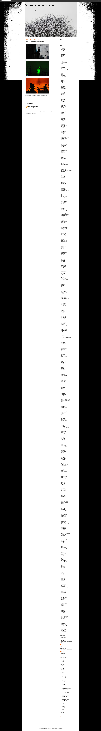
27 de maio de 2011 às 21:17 (32, 107)
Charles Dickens (63, 131)
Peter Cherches (63, 490)
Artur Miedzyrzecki (64, 92)
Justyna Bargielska (64, 348)
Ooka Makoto (63, 472)
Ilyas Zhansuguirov (64, 274)
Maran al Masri (63, 402)
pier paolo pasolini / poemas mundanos (66, 641)
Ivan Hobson (63, 285)
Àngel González (63, 82)
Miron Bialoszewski (64, 443)
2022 (62, 661)
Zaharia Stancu (63, 628)
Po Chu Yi (62, 498)
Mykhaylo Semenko (64, 451)
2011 (62, 675)
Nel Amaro (62, 456)
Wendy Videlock (63, 611)
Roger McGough (63, 534)
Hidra (61, 264)
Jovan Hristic (63, 335)
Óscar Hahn (63, 475)
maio (62, 685)
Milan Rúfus (63, 437)
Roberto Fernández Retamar (65, 533)
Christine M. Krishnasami (65, 137)
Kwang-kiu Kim (63, 369)
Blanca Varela (63, 117)
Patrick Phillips (63, 482)
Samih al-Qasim (63, 547)
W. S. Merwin (63, 606)
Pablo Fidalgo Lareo (64, 476)
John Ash (62, 310)
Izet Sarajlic (62, 286)
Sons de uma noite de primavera (67, 688)
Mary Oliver (62, 425)
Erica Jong (62, 195)
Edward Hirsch (63, 182)
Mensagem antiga (54, 111)
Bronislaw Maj (63, 121)
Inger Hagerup (63, 280)
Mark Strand (63, 418)
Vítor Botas (62, 599)
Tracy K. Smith (63, 585)
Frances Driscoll (63, 222)
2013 (62, 672)
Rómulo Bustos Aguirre (64, 539)
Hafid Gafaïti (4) (64, 696)
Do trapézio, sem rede (39, 5)
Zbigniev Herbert (63, 629)
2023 (62, 660)
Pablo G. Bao (63, 477)
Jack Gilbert (62, 290)
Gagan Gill (62, 229)
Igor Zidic (62, 272)
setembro (63, 680)
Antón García (63, 87)
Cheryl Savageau (63, 136)
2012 (62, 673)
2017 (62, 668)
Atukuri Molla (63, 93)
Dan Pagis (62, 151)
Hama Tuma (63, 253)
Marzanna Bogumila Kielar (65, 427)
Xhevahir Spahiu (63, 619)
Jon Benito (62, 312)
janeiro (63, 707)
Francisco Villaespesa (64, 227)
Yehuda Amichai (63, 624)
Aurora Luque (63, 94)
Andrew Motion (63, 79)
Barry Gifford (63, 100)
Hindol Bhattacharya (64, 265)
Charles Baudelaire (64, 130)
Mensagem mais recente (30, 111)
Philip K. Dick (63, 495)
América (62, 73)
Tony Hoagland (63, 584)
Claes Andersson (63, 140)
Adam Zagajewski (63, 54)
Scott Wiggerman (63, 553)
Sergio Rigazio (63, 554)
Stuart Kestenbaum (64, 564)
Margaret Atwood (63, 406)
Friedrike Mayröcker (64, 228)
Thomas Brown (63, 578)
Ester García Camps (64, 202)
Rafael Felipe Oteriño (64, 510)
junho (63, 684)
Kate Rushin (63, 357)
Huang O (62, 267)
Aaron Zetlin (63, 49)
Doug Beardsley (63, 176)
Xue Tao (62, 622)
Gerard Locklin (63, 234)
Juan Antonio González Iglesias (66, 337)
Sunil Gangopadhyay (64, 567)
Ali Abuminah (63, 66)
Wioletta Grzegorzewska (64, 616)
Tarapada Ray (63, 571)
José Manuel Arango (64, 330)
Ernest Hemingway (64, 197)
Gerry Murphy (63, 236)
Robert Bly (62, 526)
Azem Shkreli (63, 98)
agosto (63, 681)
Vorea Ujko (62, 605)
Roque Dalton (63, 541)
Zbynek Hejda (63, 630)
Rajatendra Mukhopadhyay (65, 513)
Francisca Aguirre (63, 223)
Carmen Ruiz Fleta (64, 125)
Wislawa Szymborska (64, 617)
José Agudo (62, 324)
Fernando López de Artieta (65, 214)
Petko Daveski (63, 494)
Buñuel (62, 652)
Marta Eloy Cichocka (64, 420)
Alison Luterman (63, 68)
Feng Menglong (63, 213)
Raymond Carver (63, 515)
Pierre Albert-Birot (63, 496)
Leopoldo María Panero (64, 382)
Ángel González (63, 81)
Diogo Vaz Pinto (63, 169)
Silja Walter (62, 559)
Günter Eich (62, 247)
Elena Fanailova (63, 188)
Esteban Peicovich (64, 201)
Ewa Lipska (62, 204)
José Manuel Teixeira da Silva (65, 331)
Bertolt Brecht (63, 108)
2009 (62, 710)
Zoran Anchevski (63, 631)
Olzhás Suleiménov (64, 471)
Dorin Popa (62, 175)
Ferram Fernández (64, 216)
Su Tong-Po (62, 565)
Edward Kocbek (63, 183)
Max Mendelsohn (63, 431)
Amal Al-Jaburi (63, 70)
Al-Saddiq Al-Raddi (64, 62)
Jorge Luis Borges (64, 322)
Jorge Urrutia (63, 323)
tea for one (62, 572)
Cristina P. (62, 146)
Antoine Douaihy (63, 86)
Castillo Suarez (63, 127)
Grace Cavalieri (63, 246)
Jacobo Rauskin (63, 291)
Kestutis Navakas (63, 362)
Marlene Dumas (63, 419)
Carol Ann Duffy (63, 126)
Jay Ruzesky (63, 300)
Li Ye (61, 386)
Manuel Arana (63, 398)
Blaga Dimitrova (63, 114)
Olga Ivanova (63, 470)
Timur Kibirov (63, 580)
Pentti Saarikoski (63, 488)
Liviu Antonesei (63, 394)
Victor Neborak (63, 598)
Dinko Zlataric (63, 168)
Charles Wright (63, 133)
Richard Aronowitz (64, 521)
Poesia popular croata (64, 501)
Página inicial (42, 111)
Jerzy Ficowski (63, 306)
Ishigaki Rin (62, 283)
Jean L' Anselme (63, 303)
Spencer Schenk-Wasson (65, 561)
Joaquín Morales (63, 309)
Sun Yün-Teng (63, 566)
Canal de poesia (63, 640)
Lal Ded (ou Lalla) (63, 370)
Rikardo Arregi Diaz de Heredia (66, 523)
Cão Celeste (63, 124)
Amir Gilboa (62, 74)
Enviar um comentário (30, 109)
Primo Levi (62, 503)
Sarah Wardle (63, 552)
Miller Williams (63, 438)
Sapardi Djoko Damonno (65, 549)
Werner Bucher (63, 612)
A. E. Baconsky (63, 48)
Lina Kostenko (63, 388)
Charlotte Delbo (63, 134)
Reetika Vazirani (63, 516)
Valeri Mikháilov (63, 592)
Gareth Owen (63, 232)
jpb (61, 336)
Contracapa (62, 143)
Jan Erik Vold (63, 293)
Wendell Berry (63, 609)
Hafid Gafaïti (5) (64, 693)
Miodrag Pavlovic (63, 439)
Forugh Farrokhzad (64, 221)
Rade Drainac (63, 507)
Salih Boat (62, 545)
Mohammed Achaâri (64, 446)
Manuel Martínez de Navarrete (65, 399)
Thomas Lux (63, 579)
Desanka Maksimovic (64, 162)
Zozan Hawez (63, 632)
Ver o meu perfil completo (64, 718)
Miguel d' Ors (63, 434)
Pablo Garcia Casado (64, 478)
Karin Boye (62, 355)
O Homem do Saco (64, 466)
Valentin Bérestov (63, 591)
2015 (62, 669)
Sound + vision (63, 637)
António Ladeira (63, 88)
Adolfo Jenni (63, 55)
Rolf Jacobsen (63, 536)
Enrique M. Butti (63, 191)
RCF (29, 105)
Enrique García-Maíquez (65, 190)
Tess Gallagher (63, 577)
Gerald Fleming (63, 233)
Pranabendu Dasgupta (64, 502)
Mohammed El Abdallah (64, 449)
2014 (62, 671)
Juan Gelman (63, 342)
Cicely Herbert (63, 139)
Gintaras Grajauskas (64, 240)
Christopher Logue (64, 138)
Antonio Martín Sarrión (64, 89)
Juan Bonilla (63, 338)
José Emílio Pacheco (64, 329)
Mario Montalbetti (63, 412)
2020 (62, 664)
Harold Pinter (63, 258)
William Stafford (63, 615)
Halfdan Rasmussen (64, 252)
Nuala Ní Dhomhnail (64, 465)
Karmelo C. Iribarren (64, 356)
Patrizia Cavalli (63, 483)
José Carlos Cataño (64, 328)
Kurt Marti (62, 368)
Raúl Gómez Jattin (64, 514)
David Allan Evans (64, 156)
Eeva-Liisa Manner (64, 184)
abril (62, 703)
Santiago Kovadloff (64, 548)
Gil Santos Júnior (63, 239)
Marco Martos (63, 405)
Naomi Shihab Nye (64, 453)
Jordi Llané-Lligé (63, 316)
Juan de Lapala (63, 341)
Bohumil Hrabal (63, 119)
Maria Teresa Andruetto (64, 408)
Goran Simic (63, 245)
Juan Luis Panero (63, 343)
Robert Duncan (63, 528)
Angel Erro (62, 80)
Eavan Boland (63, 178)
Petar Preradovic (63, 489)
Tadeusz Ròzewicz (64, 568)
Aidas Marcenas (63, 60)
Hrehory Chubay (63, 266)
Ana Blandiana (63, 75)
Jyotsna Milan (63, 349)
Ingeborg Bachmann (64, 277)
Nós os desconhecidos (64, 464)
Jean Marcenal (63, 304)
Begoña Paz (63, 101)
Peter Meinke (63, 491)
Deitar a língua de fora (64, 159)
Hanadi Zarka (63, 254)
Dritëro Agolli (63, 177)
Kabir (61, 350)
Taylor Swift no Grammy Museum (66, 638)
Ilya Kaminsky (63, 273)
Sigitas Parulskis (63, 558)
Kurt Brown (62, 367)
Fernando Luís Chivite (64, 215)
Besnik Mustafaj (63, 111)
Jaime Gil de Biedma (64, 292)
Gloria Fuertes (63, 242)
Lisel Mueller (63, 392)
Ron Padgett (63, 540)
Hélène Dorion (63, 261)
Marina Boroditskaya (64, 411)
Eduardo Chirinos (63, 181)
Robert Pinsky (63, 529)
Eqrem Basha (63, 194)
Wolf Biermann (63, 618)
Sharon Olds (63, 555)
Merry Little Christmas (64, 433)
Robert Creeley (63, 527)
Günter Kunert (63, 248)
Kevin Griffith (63, 363)
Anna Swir (62, 85)
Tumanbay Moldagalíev (64, 587)
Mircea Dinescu (63, 440)
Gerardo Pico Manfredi (64, 235)
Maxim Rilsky (63, 432)
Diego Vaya (62, 165)
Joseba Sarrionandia (64, 334)
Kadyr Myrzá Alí (63, 351)
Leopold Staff (63, 381)
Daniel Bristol (63, 152)
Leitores (62, 376)
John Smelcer (63, 311)
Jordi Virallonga (63, 317)
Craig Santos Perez (64, 144)
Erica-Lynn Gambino (64, 196)
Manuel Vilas (63, 401)
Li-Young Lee (63, 387)
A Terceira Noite (63, 648)
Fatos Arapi (62, 209)
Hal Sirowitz (63, 251)
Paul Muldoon (63, 485)
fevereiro (63, 706)
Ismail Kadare (63, 284)
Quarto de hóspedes (64, 504)
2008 (62, 712)
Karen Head (63, 354)
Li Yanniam (62, 385)
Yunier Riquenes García (64, 625)
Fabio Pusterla (63, 208)
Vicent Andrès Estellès (64, 596)
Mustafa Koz (63, 450)
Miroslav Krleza (63, 445)
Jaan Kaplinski (63, 287)
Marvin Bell (62, 424)
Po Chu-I (62, 500)
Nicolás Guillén (63, 459)
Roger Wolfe (63, 535)
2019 (62, 665)
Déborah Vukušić (63, 158)
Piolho (62, 497)
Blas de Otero (63, 118)
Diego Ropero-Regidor (64, 164)
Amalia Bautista (63, 72)
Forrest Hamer (63, 220)
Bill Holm (62, 112)
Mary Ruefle (63, 426)
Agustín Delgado (63, 57)
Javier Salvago (63, 299)
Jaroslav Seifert (63, 297)
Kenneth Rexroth (63, 361)
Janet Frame (63, 296)
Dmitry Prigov (63, 171)
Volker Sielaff (63, 604)
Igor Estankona (63, 271)
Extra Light (63, 651)
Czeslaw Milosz (63, 149)
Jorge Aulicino (63, 318)
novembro (63, 677)
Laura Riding (63, 374)
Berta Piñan (62, 107)
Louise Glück (63, 395)
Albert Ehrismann (63, 63)
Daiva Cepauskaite (64, 150)
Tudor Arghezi (63, 586)
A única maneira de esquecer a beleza (67, 47)
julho (62, 683)
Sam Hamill (62, 546)
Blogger (61, 728)
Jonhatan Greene (63, 315)
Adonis (62, 56)
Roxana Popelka (63, 542)
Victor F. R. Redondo (64, 597)
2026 (62, 658)
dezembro (63, 676)
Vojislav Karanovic (64, 603)
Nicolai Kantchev (63, 458)
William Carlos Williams (64, 613)
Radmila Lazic (63, 508)
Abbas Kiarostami (63, 50)
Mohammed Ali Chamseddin (65, 447)
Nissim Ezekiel (63, 462)
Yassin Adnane (63, 623)
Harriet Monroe (63, 259)
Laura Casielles (63, 373)
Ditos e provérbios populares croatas (66, 170)
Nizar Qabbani (63, 463)
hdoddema (52, 728)
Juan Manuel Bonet (64, 344)
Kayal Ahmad (63, 360)
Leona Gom (62, 379)
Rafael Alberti (63, 509)
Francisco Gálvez (63, 226)
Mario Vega (62, 414)
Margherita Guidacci (64, 407)
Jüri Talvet (62, 347)
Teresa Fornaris (63, 574)
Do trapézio (62, 172)
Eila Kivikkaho (63, 185)
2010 (62, 709)
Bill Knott (62, 113)
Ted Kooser (62, 573)
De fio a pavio (63, 157)
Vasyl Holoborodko (64, 593)
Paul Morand (63, 484)
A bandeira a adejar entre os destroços (66, 649)
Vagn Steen (62, 590)
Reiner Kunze (63, 517)
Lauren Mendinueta (64, 375)
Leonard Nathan (63, 380)
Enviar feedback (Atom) (33, 113)
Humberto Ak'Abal (63, 268)
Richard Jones (63, 522)
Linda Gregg (63, 389)
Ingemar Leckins (63, 278)
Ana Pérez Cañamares (64, 76)
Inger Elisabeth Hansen (64, 279)
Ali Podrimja (63, 67)
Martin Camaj (63, 421)
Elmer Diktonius (63, 189)
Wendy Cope (63, 610)
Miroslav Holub (63, 444)
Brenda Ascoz (63, 120)
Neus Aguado (63, 457)
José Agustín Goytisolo (64, 325)
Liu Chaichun (63, 393)
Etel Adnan (62, 203)
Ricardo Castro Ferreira (64, 520)
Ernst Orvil (62, 200)
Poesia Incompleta (64, 644)
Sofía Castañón (63, 560)
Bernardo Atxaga (63, 106)
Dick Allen (62, 163)
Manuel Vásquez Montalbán (65, 400)
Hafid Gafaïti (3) (64, 700)
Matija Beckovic (63, 430)
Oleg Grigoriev (63, 469)
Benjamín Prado (63, 105)
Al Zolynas (62, 61)
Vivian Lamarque (63, 600)
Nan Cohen (62, 452)
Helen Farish (63, 260)
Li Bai (62, 383)
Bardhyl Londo (63, 99)
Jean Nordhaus (63, 305)
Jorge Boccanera (63, 319)
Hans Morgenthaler (64, 255)
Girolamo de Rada (64, 241)
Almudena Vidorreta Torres (65, 69)
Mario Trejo (62, 413)
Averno (62, 95)
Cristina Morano (63, 145)
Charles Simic (63, 132)
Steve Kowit (62, 562)
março (63, 705)
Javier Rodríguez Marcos (65, 298)
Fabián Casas (63, 207)
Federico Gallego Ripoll (64, 210)
